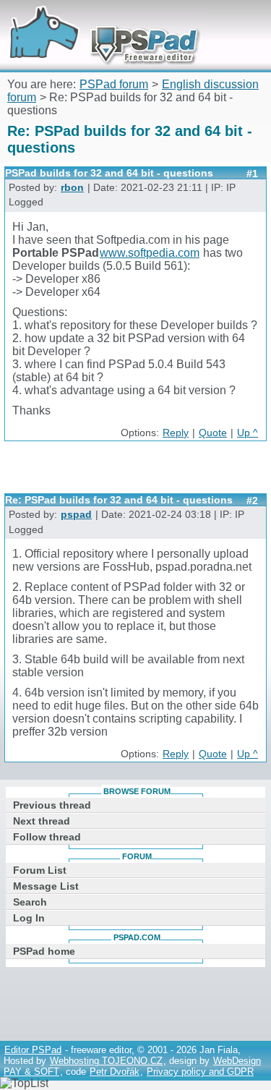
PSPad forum (113, 84)
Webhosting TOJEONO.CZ (106, 1060)
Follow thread (47, 837)
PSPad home (44, 951)
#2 (252, 500)
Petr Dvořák (114, 1071)
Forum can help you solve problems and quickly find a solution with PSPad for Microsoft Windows (99, 20)
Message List (46, 886)
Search (30, 902)
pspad (76, 514)
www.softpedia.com (149, 253)
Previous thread (52, 805)
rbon (72, 187)
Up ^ (247, 432)
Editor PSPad (32, 1049)
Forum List (39, 870)
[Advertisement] (137, 472)
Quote (213, 432)
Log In (29, 918)
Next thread (41, 821)
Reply (176, 432)
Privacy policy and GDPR (200, 1071)
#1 (252, 173)
